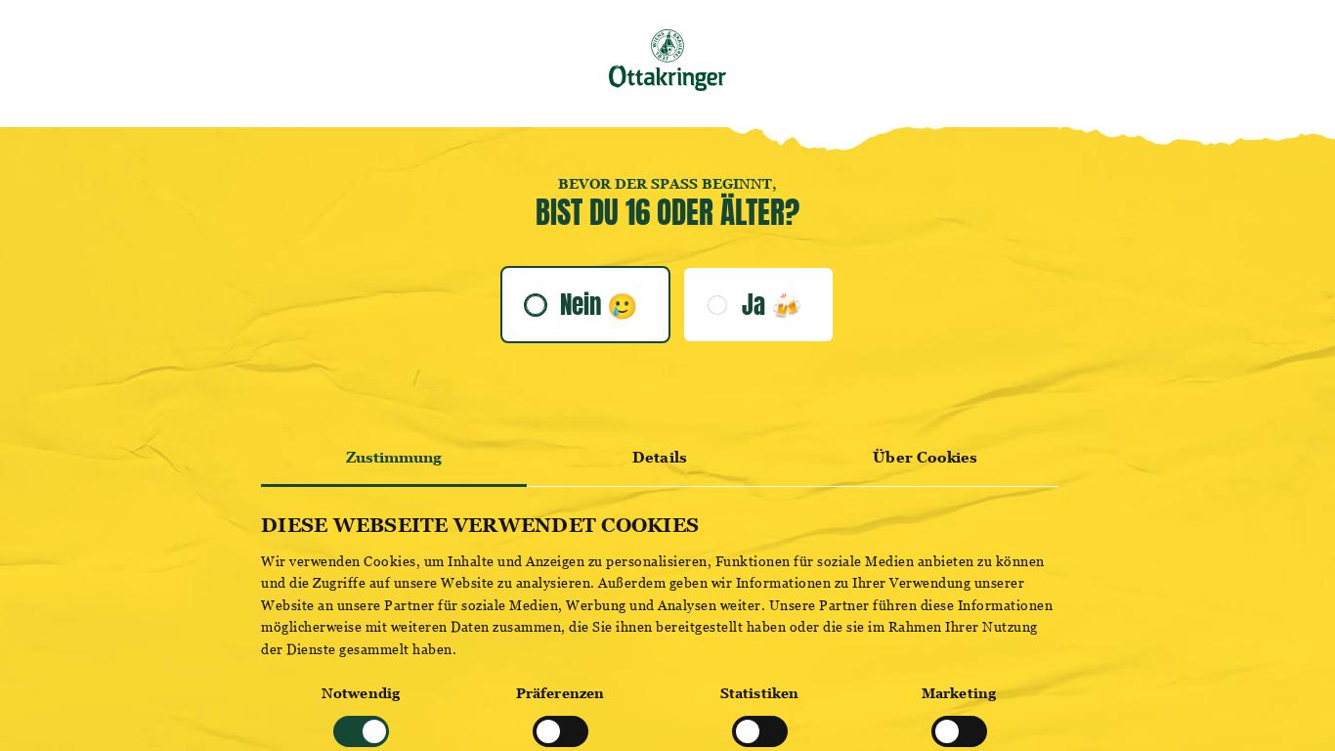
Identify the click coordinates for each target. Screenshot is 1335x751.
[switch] (560, 731)
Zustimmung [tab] (394, 457)
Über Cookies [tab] (925, 457)
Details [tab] (659, 457)
